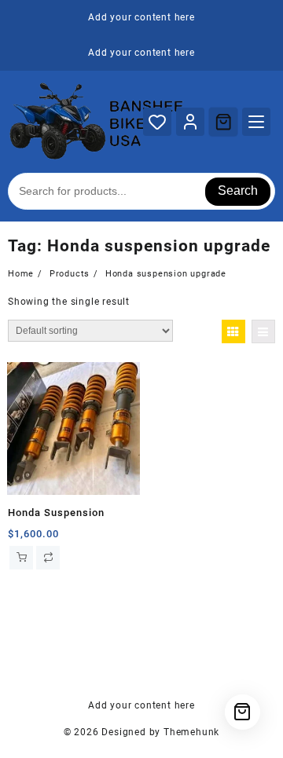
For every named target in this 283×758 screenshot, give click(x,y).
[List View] (263, 331)
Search (238, 190)
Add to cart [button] (21, 557)
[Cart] (223, 121)
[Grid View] (233, 331)
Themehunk (191, 732)
